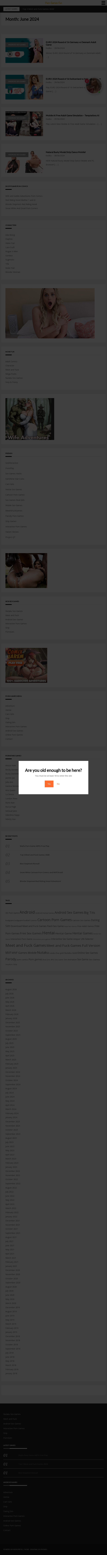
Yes (49, 784)
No (58, 784)
